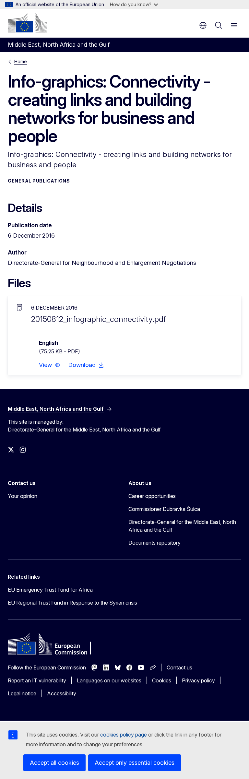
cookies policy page (123, 734)
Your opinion (22, 496)
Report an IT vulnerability (37, 680)
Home (20, 61)
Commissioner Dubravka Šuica (164, 509)
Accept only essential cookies (134, 762)
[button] (49, 365)
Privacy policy (198, 680)
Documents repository (154, 542)
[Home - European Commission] (27, 22)
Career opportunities (152, 496)
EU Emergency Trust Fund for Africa (50, 589)
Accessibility (61, 693)
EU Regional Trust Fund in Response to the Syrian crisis (72, 602)
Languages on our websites (109, 680)
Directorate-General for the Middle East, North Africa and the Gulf (182, 526)
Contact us (179, 667)
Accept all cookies (54, 762)
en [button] (203, 25)
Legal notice (22, 693)
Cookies (161, 680)
